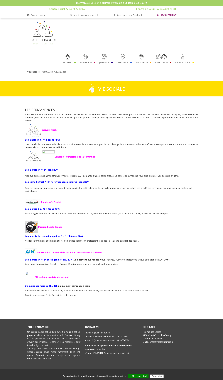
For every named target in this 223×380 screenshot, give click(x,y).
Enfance (84, 62)
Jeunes (103, 62)
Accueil (67, 62)
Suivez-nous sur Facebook (129, 15)
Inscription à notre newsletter (88, 15)
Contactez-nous (38, 15)
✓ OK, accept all (138, 376)
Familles (160, 62)
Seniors (122, 62)
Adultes (141, 62)
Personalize (157, 376)
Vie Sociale (182, 62)
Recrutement (168, 15)
